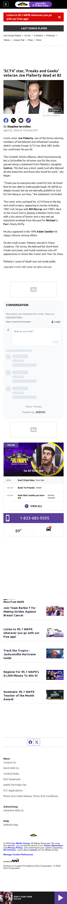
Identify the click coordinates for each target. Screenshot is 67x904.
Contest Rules (11, 773)
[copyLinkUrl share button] (28, 120)
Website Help (10, 824)
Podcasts (50, 35)
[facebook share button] (5, 120)
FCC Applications (13, 790)
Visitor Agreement (53, 845)
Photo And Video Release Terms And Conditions (30, 796)
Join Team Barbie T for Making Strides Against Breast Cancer (19, 611)
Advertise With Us (13, 810)
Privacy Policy (15, 847)
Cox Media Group (20, 843)
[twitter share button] (13, 120)
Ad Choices (9, 850)
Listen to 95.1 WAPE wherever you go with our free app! (29, 17)
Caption (55, 110)
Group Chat (19, 40)
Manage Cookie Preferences (18, 854)
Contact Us (9, 762)
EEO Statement (11, 779)
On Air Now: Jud (33, 470)
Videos (6, 40)
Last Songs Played (12, 35)
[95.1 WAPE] (33, 4)
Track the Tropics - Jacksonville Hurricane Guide (19, 654)
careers (33, 850)
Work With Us (11, 768)
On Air (27, 35)
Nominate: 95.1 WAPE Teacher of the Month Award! (18, 695)
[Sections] (5, 4)
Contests (38, 35)
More (38, 40)
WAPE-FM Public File (14, 784)
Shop (30, 40)
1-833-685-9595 (34, 518)
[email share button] (20, 120)
